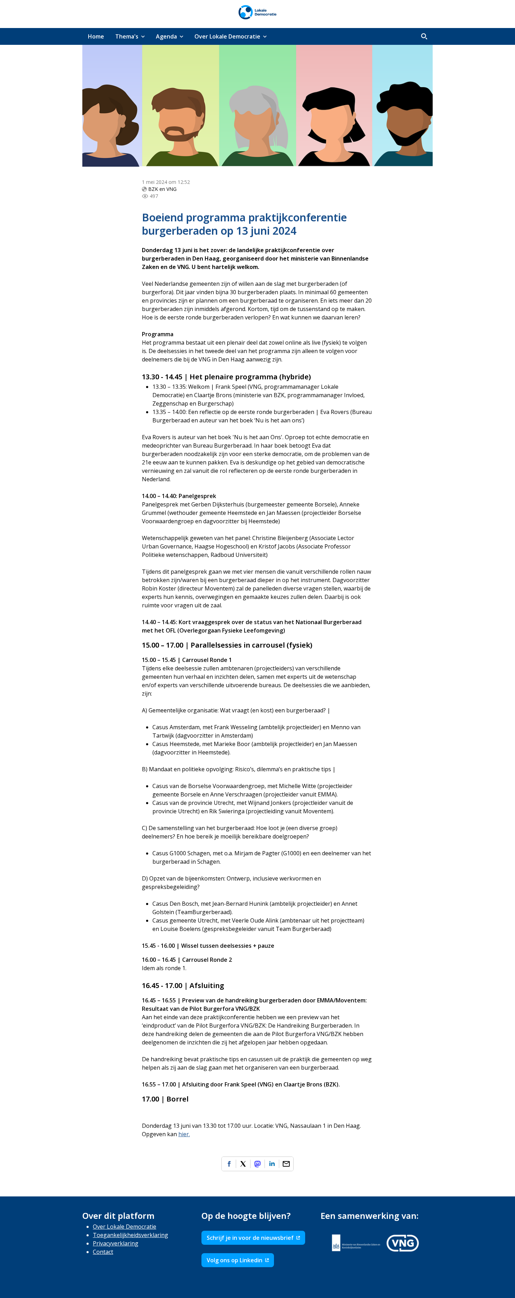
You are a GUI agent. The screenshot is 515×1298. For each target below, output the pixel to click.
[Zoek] (424, 36)
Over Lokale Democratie (124, 1226)
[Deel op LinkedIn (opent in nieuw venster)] (272, 1164)
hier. (184, 1134)
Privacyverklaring (115, 1243)
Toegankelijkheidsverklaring (130, 1235)
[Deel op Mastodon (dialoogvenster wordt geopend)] (257, 1164)
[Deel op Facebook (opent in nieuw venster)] (229, 1164)
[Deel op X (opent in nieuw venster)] (243, 1164)
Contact (103, 1252)
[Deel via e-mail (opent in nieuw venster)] (286, 1164)
